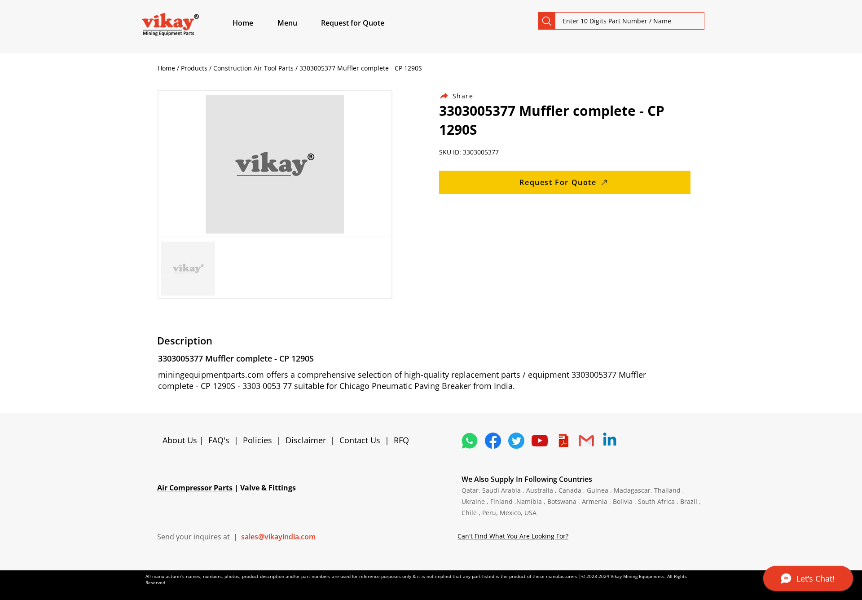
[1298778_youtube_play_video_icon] (540, 440)
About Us (181, 440)
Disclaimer (308, 440)
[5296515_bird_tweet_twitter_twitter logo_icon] (516, 440)
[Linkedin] (610, 440)
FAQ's (218, 440)
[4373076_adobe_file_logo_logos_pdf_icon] (563, 440)
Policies (257, 440)
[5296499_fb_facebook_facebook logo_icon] (493, 440)
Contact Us (359, 440)
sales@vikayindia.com (278, 537)
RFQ (401, 440)
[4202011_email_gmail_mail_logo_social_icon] (586, 440)
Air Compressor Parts (195, 488)
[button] (297, 22)
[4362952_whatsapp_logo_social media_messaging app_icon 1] (470, 440)
